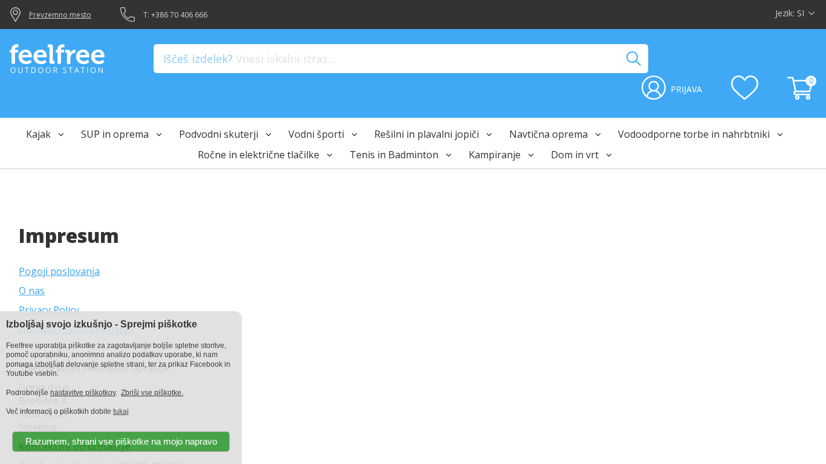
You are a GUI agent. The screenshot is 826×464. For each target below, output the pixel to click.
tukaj (121, 411)
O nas (32, 290)
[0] (801, 96)
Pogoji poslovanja (59, 271)
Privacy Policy (49, 310)
